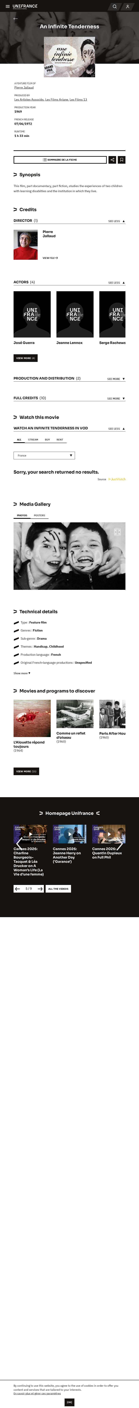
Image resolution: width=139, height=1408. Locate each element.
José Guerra (24, 343)
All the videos (58, 888)
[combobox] (44, 455)
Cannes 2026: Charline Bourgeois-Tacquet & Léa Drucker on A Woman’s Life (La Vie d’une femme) (29, 861)
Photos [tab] (22, 515)
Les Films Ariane (56, 99)
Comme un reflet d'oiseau (70, 735)
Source (102, 479)
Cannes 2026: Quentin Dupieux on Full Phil (107, 853)
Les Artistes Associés (29, 99)
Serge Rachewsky (114, 343)
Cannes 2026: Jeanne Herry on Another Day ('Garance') (67, 855)
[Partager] (112, 160)
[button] (117, 532)
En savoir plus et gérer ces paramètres (37, 1393)
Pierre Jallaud (24, 87)
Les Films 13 (78, 99)
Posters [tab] (39, 515)
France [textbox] (22, 455)
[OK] (69, 1402)
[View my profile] (127, 7)
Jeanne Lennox (69, 343)
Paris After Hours (114, 733)
